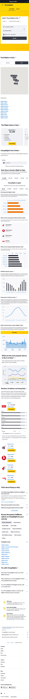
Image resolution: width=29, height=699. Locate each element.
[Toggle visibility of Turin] (21, 382)
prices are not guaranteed (6, 628)
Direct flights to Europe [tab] (7, 535)
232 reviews (10, 469)
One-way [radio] (7, 62)
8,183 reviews (10, 479)
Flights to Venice (4, 104)
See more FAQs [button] (14, 510)
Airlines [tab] (3, 538)
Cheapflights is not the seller (8, 632)
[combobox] (16, 163)
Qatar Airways (10, 444)
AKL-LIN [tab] (22, 178)
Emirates (9, 402)
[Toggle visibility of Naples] (7, 383)
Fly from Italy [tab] (13, 525)
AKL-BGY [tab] (16, 178)
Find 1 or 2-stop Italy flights (7, 502)
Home (8, 642)
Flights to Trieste (4, 117)
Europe (12, 642)
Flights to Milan (4, 103)
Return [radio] (21, 62)
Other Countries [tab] (17, 535)
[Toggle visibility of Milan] (11, 382)
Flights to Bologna (5, 556)
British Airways (10, 475)
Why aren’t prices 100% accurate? (10, 637)
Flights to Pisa (4, 112)
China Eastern (10, 465)
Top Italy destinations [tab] (6, 522)
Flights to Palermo (4, 109)
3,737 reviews (10, 448)
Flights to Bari (4, 554)
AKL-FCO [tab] (10, 178)
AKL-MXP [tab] (4, 178)
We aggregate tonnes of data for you (10, 634)
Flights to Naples (4, 107)
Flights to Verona (4, 116)
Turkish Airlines (10, 454)
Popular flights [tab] (5, 525)
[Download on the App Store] (12, 687)
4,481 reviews (10, 458)
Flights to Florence (5, 106)
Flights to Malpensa (5, 552)
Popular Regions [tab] (17, 522)
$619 (4, 18)
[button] (27, 1)
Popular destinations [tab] (17, 528)
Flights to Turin (4, 114)
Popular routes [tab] (5, 531)
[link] (12, 143)
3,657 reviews (10, 406)
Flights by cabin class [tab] (15, 531)
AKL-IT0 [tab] (3, 188)
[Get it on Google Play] (4, 687)
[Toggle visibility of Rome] (6, 382)
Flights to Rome (4, 101)
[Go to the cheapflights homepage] (10, 5)
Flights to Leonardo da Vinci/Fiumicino (9, 546)
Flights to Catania (4, 111)
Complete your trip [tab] (6, 528)
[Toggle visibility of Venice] (17, 382)
